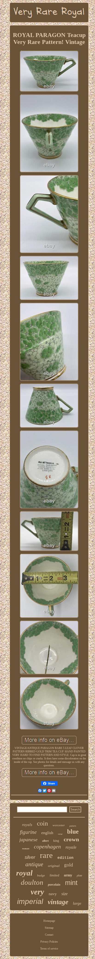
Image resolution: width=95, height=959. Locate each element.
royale (70, 847)
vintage (58, 902)
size (64, 893)
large (77, 903)
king (56, 840)
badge (41, 875)
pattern (72, 826)
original (53, 866)
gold (68, 865)
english (47, 832)
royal (24, 873)
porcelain (54, 884)
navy (53, 893)
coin (42, 823)
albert (45, 840)
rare (46, 855)
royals (27, 825)
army (68, 875)
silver (30, 857)
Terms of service (49, 948)
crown (71, 839)
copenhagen (47, 847)
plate (79, 875)
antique (34, 864)
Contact (49, 934)
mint (71, 882)
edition (65, 858)
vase (60, 833)
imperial (30, 901)
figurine (28, 832)
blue (73, 831)
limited (54, 875)
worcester (59, 825)
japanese (28, 839)
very (37, 892)
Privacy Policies (49, 941)
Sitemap (49, 927)
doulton (32, 882)
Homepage (49, 920)
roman (25, 848)
